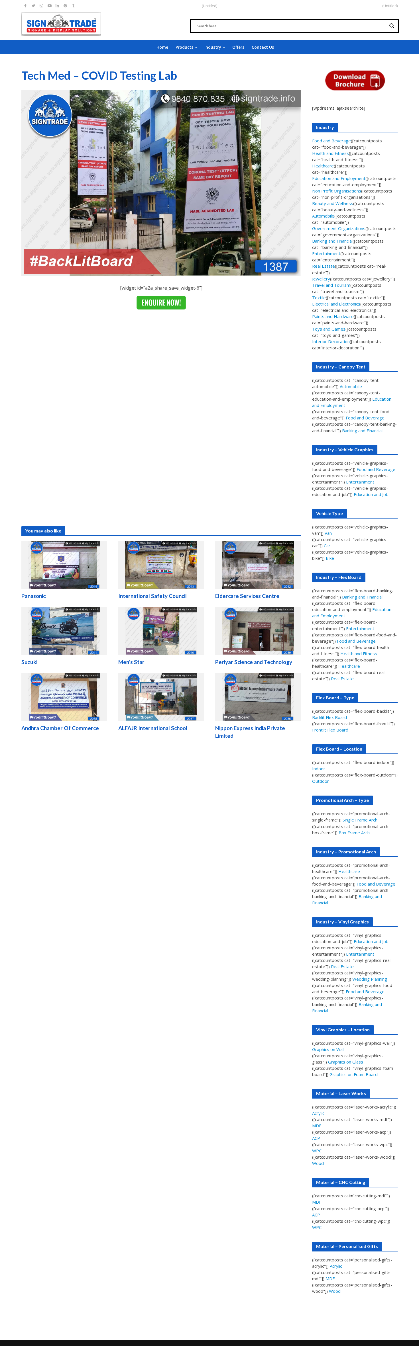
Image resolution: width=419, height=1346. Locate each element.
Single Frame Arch (360, 820)
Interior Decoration (331, 341)
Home (162, 47)
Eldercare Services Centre (247, 596)
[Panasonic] (64, 565)
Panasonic (33, 596)
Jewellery (321, 279)
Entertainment (326, 253)
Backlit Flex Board (329, 717)
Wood (318, 1163)
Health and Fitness (330, 153)
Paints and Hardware (333, 316)
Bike (330, 558)
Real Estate (323, 266)
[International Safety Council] (161, 565)
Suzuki (29, 662)
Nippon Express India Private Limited (250, 732)
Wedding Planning (369, 979)
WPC (317, 1151)
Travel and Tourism (331, 285)
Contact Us (263, 47)
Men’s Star (131, 662)
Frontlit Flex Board (330, 730)
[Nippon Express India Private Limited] (258, 697)
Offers (238, 47)
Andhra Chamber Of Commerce (60, 728)
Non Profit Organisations (336, 191)
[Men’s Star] (161, 631)
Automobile (323, 216)
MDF (316, 1125)
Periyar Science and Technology (253, 662)
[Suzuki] (64, 631)
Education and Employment (338, 178)
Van (328, 533)
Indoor (318, 768)
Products (184, 47)
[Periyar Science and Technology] (258, 631)
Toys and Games (328, 329)
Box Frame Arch (354, 832)
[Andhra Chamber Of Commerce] (64, 697)
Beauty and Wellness (332, 203)
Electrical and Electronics (336, 304)
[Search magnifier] (392, 26)
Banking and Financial (332, 241)
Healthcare (323, 166)
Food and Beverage (331, 141)
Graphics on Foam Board (353, 1074)
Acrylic (318, 1113)
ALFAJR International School (152, 728)
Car (327, 545)
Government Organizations (338, 228)
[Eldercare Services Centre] (258, 565)
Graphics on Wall (328, 1049)
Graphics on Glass (345, 1062)
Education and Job (371, 494)
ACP (316, 1138)
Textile (319, 297)
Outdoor (320, 781)
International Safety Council (152, 596)
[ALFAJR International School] (161, 697)
